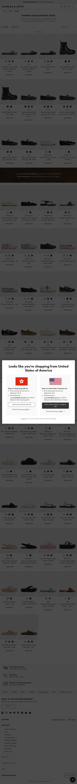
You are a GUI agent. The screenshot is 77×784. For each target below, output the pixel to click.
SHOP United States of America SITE (55, 405)
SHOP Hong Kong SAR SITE (21, 404)
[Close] (72, 362)
